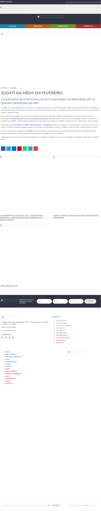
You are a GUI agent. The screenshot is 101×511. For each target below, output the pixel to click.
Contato (8, 366)
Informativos (10, 362)
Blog (7, 359)
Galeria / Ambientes (13, 357)
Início (7, 352)
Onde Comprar (11, 354)
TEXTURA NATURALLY (63, 326)
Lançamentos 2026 (9, 286)
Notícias (4, 88)
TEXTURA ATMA (61, 321)
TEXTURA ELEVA (61, 323)
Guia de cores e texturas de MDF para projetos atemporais (75, 216)
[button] (3, 148)
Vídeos (8, 364)
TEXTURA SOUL (61, 328)
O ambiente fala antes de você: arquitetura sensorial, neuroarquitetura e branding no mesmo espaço (21, 217)
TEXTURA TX (60, 330)
